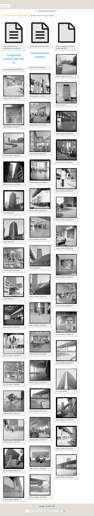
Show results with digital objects (43, 15)
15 (59, 511)
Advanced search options (47, 11)
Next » (65, 511)
